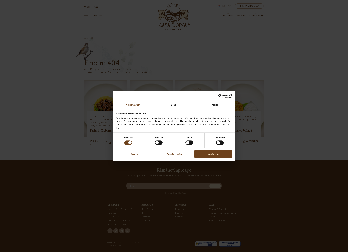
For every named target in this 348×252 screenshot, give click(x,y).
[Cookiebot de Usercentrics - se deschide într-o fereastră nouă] (220, 96)
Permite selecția (174, 154)
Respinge (134, 154)
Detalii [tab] (174, 105)
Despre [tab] (214, 105)
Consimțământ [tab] (133, 105)
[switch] (159, 142)
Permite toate (213, 154)
